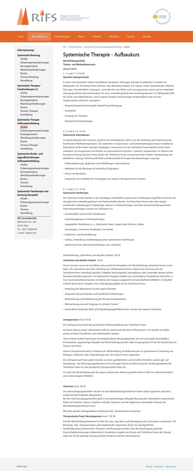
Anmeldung (26, 80)
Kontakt (147, 36)
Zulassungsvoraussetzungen (34, 62)
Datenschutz (171, 466)
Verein (81, 36)
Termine (97, 36)
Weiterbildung (39, 36)
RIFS (64, 47)
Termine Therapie (29, 111)
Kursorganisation (29, 66)
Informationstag (25, 50)
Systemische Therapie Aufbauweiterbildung (102, 47)
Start (21, 36)
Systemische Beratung (28, 55)
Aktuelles (114, 36)
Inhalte (24, 58)
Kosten (23, 73)
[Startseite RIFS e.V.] (55, 15)
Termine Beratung (29, 76)
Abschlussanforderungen (33, 69)
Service (130, 36)
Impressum (159, 466)
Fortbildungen (62, 36)
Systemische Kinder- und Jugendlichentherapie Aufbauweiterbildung (30, 157)
